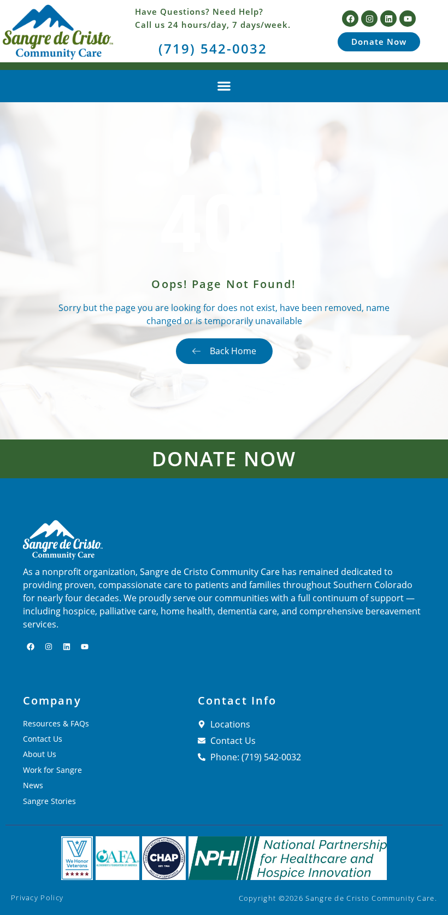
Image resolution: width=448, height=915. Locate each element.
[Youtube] (407, 18)
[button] (224, 86)
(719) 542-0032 (212, 48)
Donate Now (224, 458)
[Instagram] (369, 18)
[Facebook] (350, 18)
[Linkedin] (388, 18)
